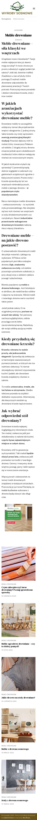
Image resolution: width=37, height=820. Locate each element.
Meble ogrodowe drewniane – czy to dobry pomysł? (18, 645)
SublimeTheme (9, 818)
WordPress (26, 818)
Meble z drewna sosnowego (15, 749)
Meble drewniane (9, 584)
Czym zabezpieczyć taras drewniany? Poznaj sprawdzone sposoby (17, 590)
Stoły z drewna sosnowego (15, 800)
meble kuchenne (9, 490)
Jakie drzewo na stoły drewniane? (18, 697)
